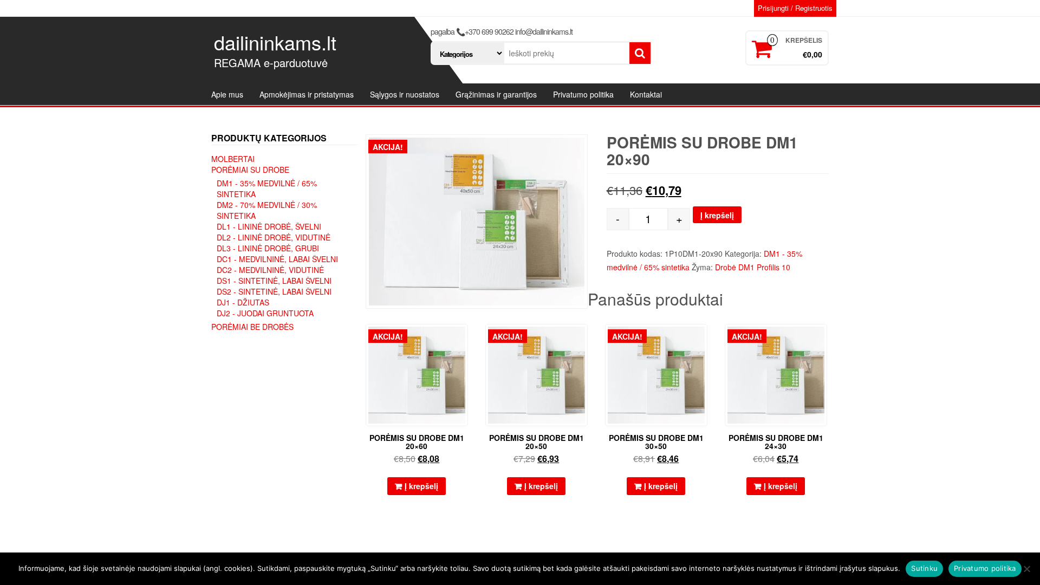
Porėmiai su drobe (250, 169)
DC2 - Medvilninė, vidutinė (270, 269)
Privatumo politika (583, 94)
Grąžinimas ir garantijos (496, 94)
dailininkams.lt (275, 42)
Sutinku (924, 568)
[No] (1026, 568)
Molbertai (233, 158)
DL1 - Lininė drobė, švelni (269, 226)
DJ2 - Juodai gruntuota (265, 313)
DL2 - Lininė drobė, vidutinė (273, 237)
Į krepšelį (717, 215)
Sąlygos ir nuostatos (404, 94)
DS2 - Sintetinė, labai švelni (274, 291)
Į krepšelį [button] (421, 485)
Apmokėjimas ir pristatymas (306, 94)
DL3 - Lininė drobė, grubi (268, 248)
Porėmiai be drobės (252, 326)
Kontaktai (646, 94)
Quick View (463, 340)
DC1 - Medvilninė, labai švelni (277, 258)
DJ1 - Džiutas (243, 302)
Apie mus (227, 94)
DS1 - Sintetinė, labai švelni (274, 280)
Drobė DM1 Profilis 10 (752, 267)
